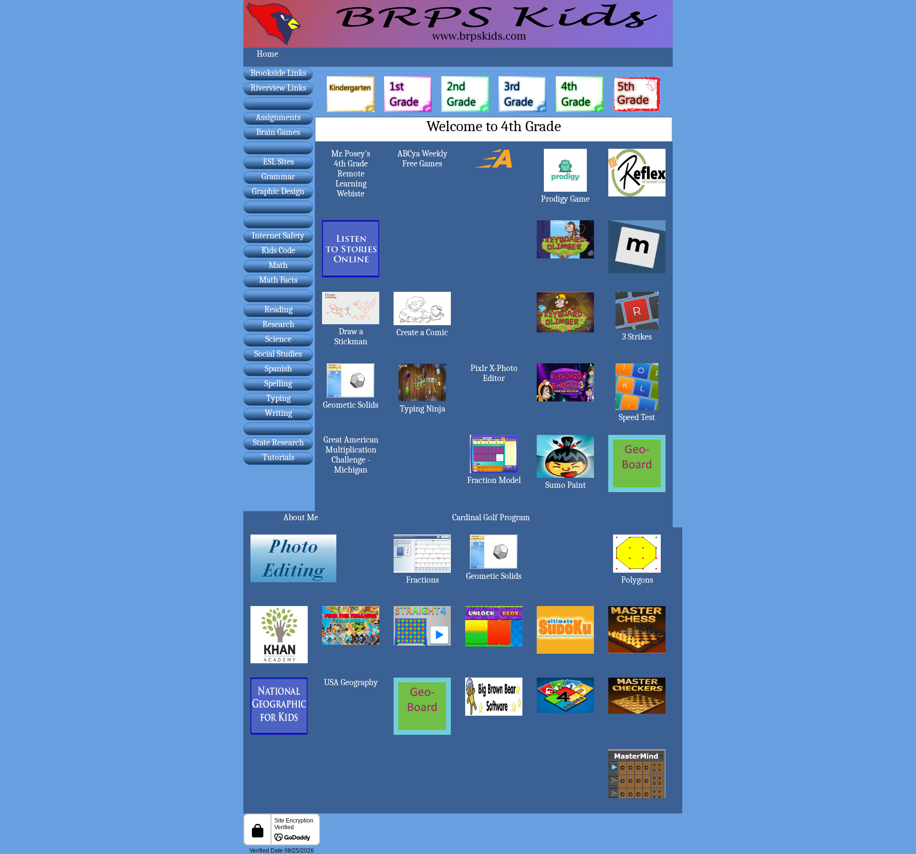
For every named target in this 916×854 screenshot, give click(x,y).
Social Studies (278, 354)
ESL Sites (278, 162)
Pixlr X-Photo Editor (494, 373)
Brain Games (278, 132)
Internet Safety (278, 236)
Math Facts (278, 280)
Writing (278, 413)
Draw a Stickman (350, 337)
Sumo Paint (565, 485)
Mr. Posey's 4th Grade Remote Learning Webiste (350, 174)
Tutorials (278, 458)
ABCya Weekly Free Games (422, 159)
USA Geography (351, 683)
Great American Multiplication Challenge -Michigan (350, 455)
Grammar (278, 177)
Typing (278, 398)
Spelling (278, 384)
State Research (278, 443)
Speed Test (637, 417)
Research (278, 324)
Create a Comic (422, 333)
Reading (278, 310)
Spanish (278, 369)
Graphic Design (278, 191)
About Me (300, 518)
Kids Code (278, 251)
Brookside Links (278, 73)
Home (267, 54)
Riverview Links (278, 88)
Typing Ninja (422, 409)
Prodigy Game (565, 199)
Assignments (278, 118)
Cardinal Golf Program (491, 518)
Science (278, 339)
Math (278, 265)
